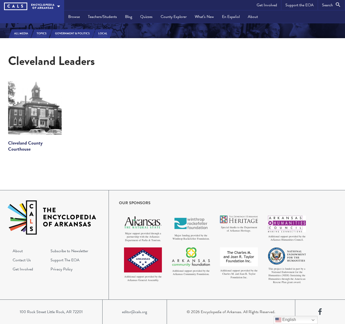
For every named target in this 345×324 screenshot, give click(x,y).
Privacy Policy (61, 269)
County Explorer (174, 17)
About (253, 17)
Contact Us (22, 260)
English (288, 319)
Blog (128, 17)
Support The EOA (65, 260)
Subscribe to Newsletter (69, 251)
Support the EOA (299, 5)
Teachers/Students (102, 17)
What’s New (204, 17)
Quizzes (146, 17)
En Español (231, 17)
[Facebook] (320, 312)
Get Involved (267, 5)
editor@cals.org (134, 312)
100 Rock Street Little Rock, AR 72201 (51, 312)
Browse (74, 17)
